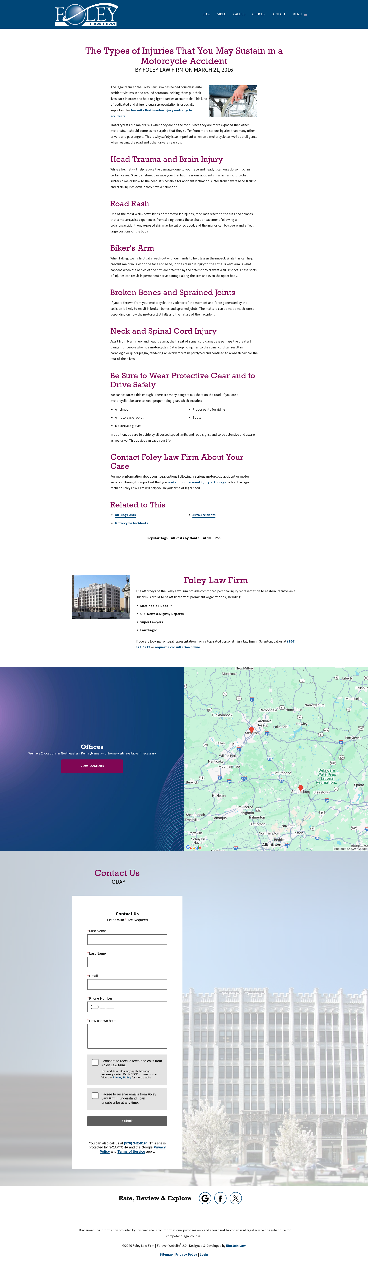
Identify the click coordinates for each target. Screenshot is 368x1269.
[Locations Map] (276, 759)
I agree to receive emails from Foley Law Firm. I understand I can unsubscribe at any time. (128, 1098)
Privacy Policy (122, 1077)
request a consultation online (177, 647)
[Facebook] (220, 1198)
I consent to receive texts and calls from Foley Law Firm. (131, 1069)
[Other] (205, 1198)
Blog (206, 14)
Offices (258, 14)
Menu (297, 14)
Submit (127, 1121)
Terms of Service (131, 1151)
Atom (207, 538)
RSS (218, 538)
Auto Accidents (203, 515)
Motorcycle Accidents (131, 523)
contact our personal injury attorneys (197, 482)
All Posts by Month (185, 538)
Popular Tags (157, 538)
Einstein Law (236, 1245)
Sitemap (166, 1254)
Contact (278, 14)
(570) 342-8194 (136, 1143)
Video (221, 14)
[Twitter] (236, 1198)
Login (204, 1254)
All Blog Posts (125, 515)
